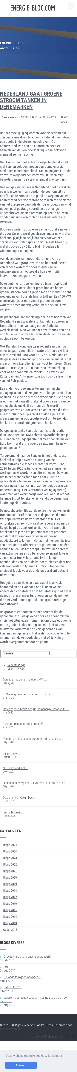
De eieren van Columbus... (19, 797)
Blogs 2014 (10, 916)
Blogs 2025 (10, 845)
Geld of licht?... (13, 987)
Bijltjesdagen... (12, 753)
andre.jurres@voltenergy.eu (45, 1036)
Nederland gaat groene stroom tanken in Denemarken (31, 100)
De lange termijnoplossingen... (22, 977)
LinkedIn (63, 122)
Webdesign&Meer (10, 1029)
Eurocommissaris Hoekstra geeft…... (25, 724)
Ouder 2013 (10, 930)
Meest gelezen (16, 669)
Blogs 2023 (10, 858)
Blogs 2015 (10, 910)
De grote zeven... (13, 812)
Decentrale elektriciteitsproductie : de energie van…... (35, 739)
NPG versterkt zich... (15, 768)
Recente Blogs (16, 665)
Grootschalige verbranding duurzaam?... (28, 956)
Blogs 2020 (10, 877)
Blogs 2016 (10, 903)
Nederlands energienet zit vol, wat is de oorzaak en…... (36, 783)
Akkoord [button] (21, 1065)
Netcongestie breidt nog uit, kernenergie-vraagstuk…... (36, 709)
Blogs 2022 (10, 864)
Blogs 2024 (10, 851)
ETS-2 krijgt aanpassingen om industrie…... (29, 694)
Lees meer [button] (55, 1055)
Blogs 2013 (10, 923)
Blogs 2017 (10, 897)
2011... (8, 967)
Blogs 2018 (10, 890)
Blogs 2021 (10, 871)
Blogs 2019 (10, 884)
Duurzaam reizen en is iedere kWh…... (25, 679)
